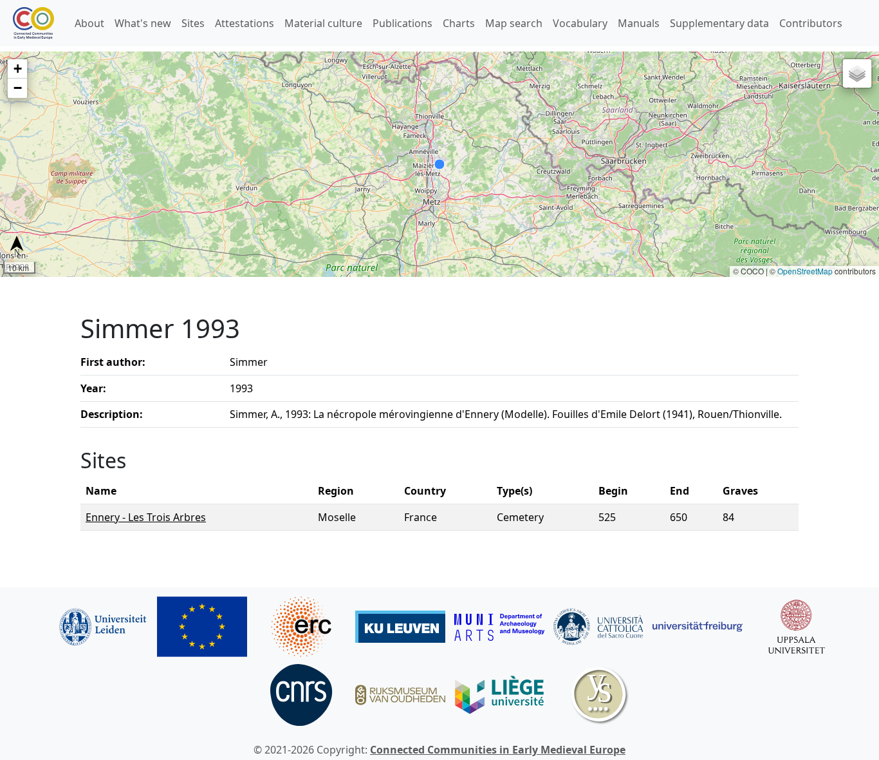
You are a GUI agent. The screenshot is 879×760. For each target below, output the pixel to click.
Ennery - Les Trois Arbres (146, 517)
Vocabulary (580, 23)
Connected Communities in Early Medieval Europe (497, 750)
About (89, 23)
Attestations (244, 23)
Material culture (323, 23)
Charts (459, 23)
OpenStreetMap (805, 270)
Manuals (639, 23)
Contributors (810, 23)
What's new (143, 23)
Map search (513, 23)
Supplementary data (719, 23)
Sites (193, 23)
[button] (17, 69)
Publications (402, 23)
